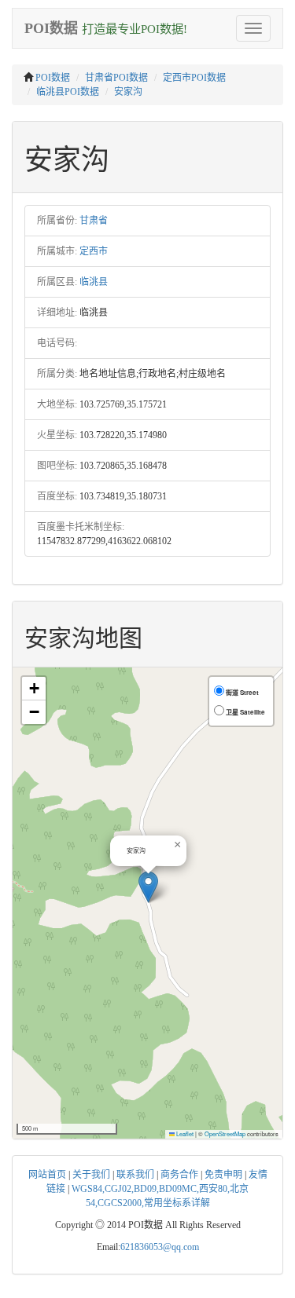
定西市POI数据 (194, 77)
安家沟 (128, 91)
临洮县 (93, 281)
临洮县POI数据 (67, 91)
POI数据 (52, 77)
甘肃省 (93, 220)
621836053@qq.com (159, 1246)
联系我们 (135, 1174)
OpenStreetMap (225, 1133)
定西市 (93, 251)
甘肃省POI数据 (116, 77)
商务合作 (179, 1174)
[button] (148, 887)
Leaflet (184, 1133)
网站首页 (47, 1174)
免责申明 (223, 1174)
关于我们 (91, 1174)
